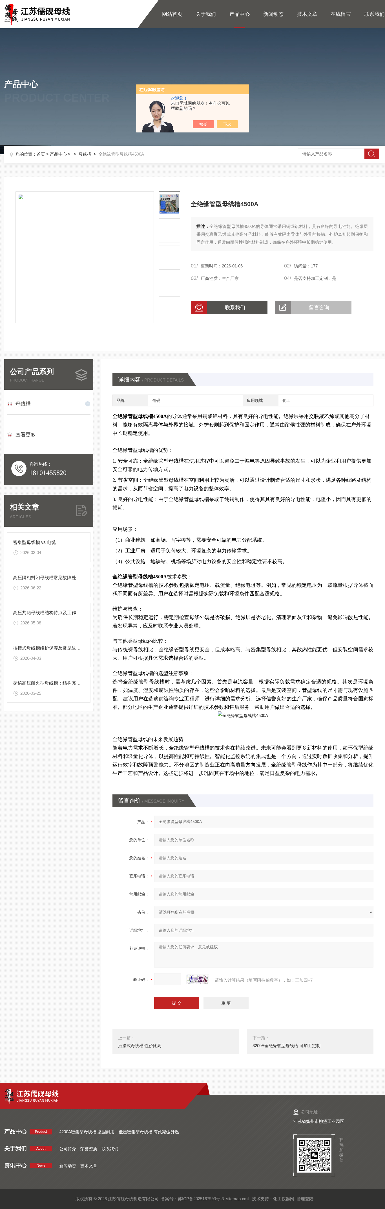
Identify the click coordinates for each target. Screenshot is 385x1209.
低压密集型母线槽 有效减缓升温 (149, 1131)
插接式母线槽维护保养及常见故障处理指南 (56, 648)
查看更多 (26, 434)
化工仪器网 (283, 1198)
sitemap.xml (237, 1198)
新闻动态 (273, 14)
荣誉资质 (88, 1148)
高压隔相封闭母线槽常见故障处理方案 (51, 577)
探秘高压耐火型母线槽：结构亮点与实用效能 (58, 683)
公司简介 (67, 1148)
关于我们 (206, 14)
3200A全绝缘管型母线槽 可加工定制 (286, 1045)
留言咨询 (319, 307)
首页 (41, 154)
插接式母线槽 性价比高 (139, 1045)
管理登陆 (305, 1198)
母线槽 (85, 154)
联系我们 (374, 14)
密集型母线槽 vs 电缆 (34, 542)
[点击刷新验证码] (198, 979)
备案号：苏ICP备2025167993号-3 (192, 1198)
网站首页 (172, 14)
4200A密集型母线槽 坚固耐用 (86, 1131)
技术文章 (307, 14)
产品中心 (239, 14)
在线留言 (341, 14)
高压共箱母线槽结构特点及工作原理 (49, 612)
